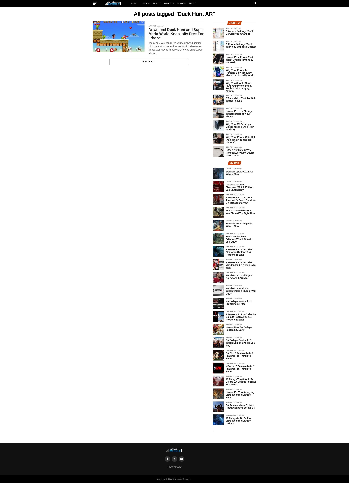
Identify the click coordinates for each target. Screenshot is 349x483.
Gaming (181, 3)
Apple (156, 3)
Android (168, 3)
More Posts (148, 62)
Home (134, 3)
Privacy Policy (174, 467)
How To (145, 3)
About (192, 3)
